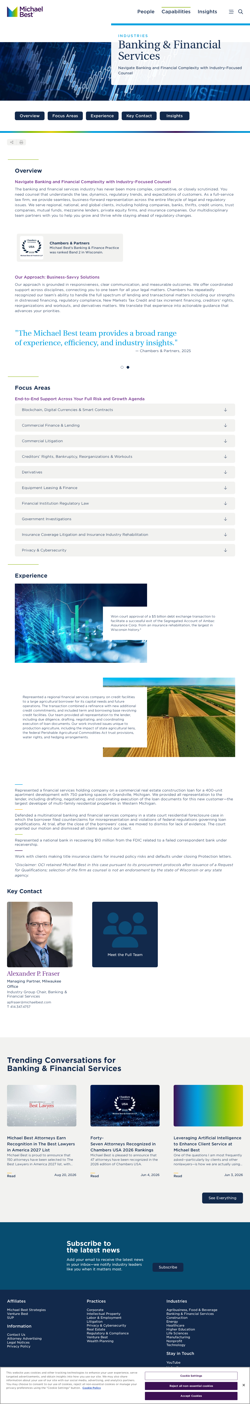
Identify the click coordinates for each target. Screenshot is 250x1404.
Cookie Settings (191, 1375)
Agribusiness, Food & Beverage (191, 1310)
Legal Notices (18, 1342)
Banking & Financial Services (190, 1313)
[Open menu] (231, 11)
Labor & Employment (104, 1317)
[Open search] (240, 11)
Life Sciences (177, 1333)
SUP (10, 1317)
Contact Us (16, 1334)
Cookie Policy (91, 1387)
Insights (207, 11)
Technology (175, 1345)
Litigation (95, 1321)
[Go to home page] (25, 11)
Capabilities (176, 11)
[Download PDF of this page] (21, 142)
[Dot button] (122, 367)
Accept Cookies (191, 1395)
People (145, 11)
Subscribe (168, 1267)
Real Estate (96, 1329)
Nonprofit (174, 1341)
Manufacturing (178, 1337)
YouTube (173, 1362)
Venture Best (17, 1313)
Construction (177, 1317)
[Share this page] (11, 142)
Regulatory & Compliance (108, 1333)
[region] (125, 1385)
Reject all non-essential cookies (191, 1385)
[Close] (243, 1385)
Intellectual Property (104, 1313)
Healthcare (175, 1325)
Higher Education (180, 1329)
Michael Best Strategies (26, 1310)
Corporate (95, 1310)
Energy (172, 1321)
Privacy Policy (18, 1346)
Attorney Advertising (24, 1338)
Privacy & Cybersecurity (106, 1325)
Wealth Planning (100, 1341)
